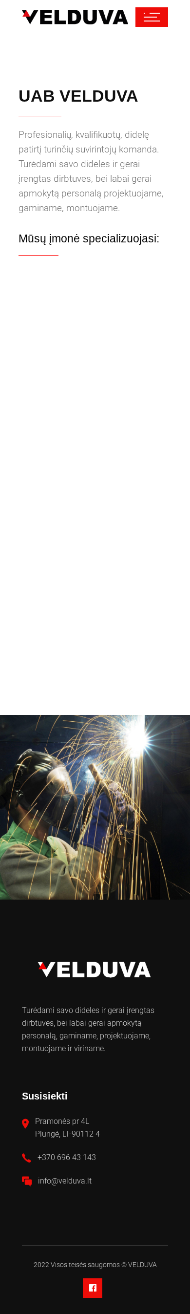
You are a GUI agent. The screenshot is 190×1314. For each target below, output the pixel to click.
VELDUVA (142, 1265)
